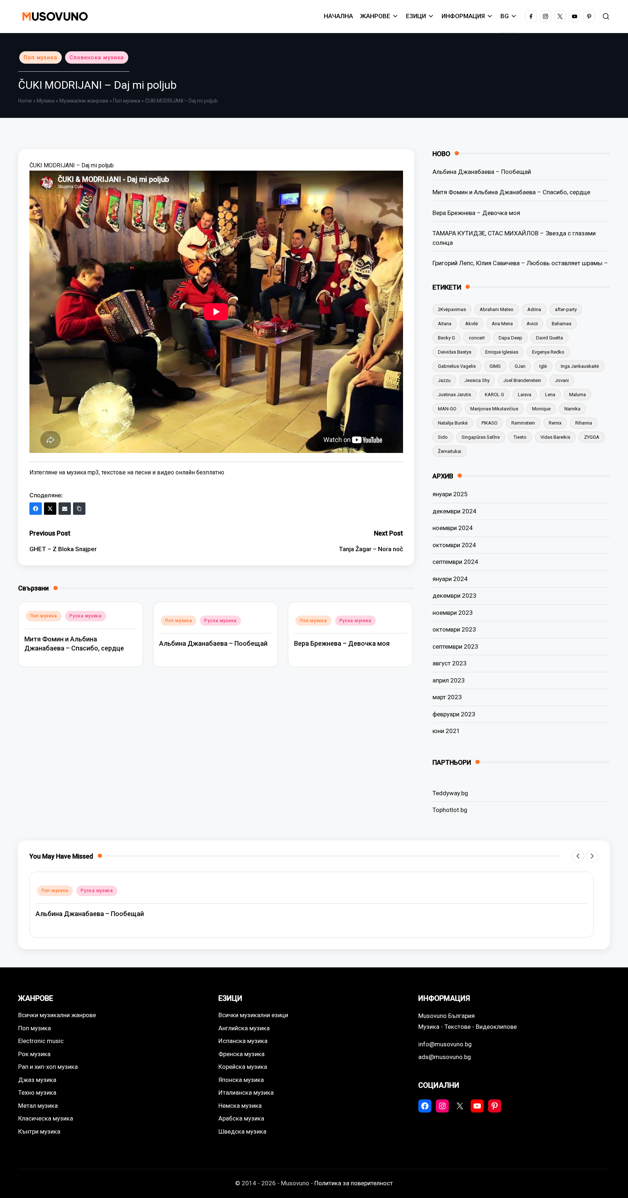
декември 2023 (454, 595)
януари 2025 (450, 494)
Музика (46, 101)
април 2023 (448, 680)
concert (477, 338)
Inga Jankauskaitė (580, 366)
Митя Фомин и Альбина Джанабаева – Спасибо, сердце (511, 192)
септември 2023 (455, 646)
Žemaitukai (449, 451)
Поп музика (40, 57)
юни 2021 (446, 731)
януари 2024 (450, 578)
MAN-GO (447, 408)
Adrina (534, 309)
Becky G (446, 338)
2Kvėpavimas (452, 309)
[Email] (65, 508)
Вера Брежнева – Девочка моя (342, 643)
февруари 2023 (453, 714)
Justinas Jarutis (454, 394)
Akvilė (471, 323)
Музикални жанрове (83, 101)
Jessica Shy (477, 380)
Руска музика (85, 615)
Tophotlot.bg (449, 809)
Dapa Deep (510, 338)
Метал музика (38, 1105)
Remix (555, 423)
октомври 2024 (454, 545)
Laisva (524, 394)
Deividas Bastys (454, 352)
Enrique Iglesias (501, 352)
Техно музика (37, 1092)
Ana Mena (502, 323)
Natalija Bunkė (453, 423)
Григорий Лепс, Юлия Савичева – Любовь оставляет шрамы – (520, 263)
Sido (443, 437)
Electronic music (41, 1040)
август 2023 (449, 663)
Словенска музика (96, 57)
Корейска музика (242, 1066)
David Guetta (549, 338)
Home (25, 101)
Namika (572, 408)
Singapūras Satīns (481, 437)
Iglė (543, 366)
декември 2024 (454, 511)
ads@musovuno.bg (444, 1056)
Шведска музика (242, 1131)
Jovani (562, 380)
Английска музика (244, 1028)
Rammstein (523, 423)
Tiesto (520, 437)
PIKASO (490, 423)
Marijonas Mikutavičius (494, 408)
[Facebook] (35, 508)
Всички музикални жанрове (57, 1015)
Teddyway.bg (450, 793)
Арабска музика (241, 1118)
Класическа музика (45, 1118)
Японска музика (241, 1079)
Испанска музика (242, 1040)
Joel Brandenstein (522, 380)
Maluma (577, 394)
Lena (550, 394)
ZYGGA (591, 437)
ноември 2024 (452, 528)
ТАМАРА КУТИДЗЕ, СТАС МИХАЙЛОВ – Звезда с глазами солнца (514, 238)
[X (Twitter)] (50, 508)
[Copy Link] (79, 508)
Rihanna (583, 423)
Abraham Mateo (497, 309)
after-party (566, 309)
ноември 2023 (452, 612)
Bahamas (561, 323)
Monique (541, 408)
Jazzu (444, 380)
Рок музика (34, 1054)
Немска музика (240, 1105)
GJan (520, 366)
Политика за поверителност (353, 1183)
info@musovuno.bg (445, 1044)
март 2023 (447, 697)
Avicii (532, 323)
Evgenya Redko (548, 352)
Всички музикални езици (253, 1015)
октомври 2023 (454, 629)
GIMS (495, 366)
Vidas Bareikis (555, 437)
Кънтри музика (39, 1131)
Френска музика (241, 1054)
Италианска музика (246, 1092)
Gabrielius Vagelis (457, 366)
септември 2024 (455, 561)
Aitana (444, 323)
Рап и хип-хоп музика (48, 1066)
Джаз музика (37, 1079)
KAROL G (494, 394)
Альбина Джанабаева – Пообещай (213, 643)
